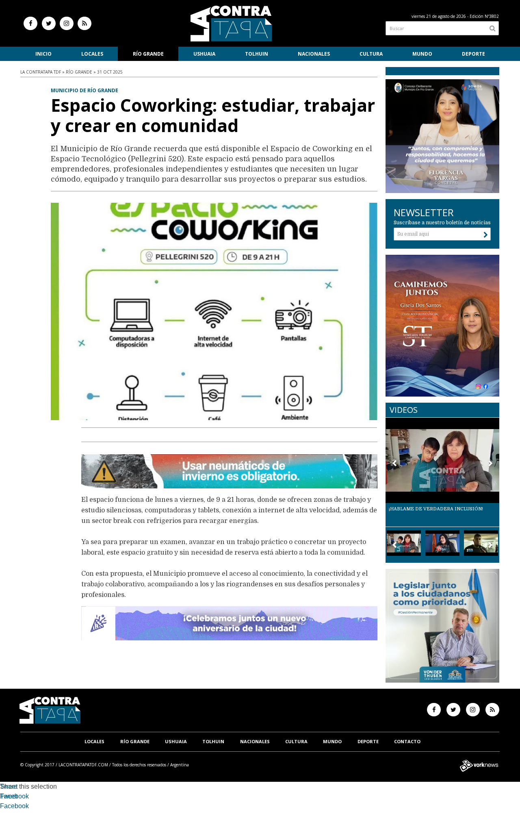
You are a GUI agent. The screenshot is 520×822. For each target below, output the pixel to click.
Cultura (371, 53)
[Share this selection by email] (4, 807)
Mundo (422, 53)
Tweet (8, 786)
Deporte (473, 53)
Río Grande (148, 53)
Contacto (407, 741)
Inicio (43, 53)
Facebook (14, 796)
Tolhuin (256, 53)
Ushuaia (204, 53)
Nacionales (314, 53)
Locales (92, 53)
